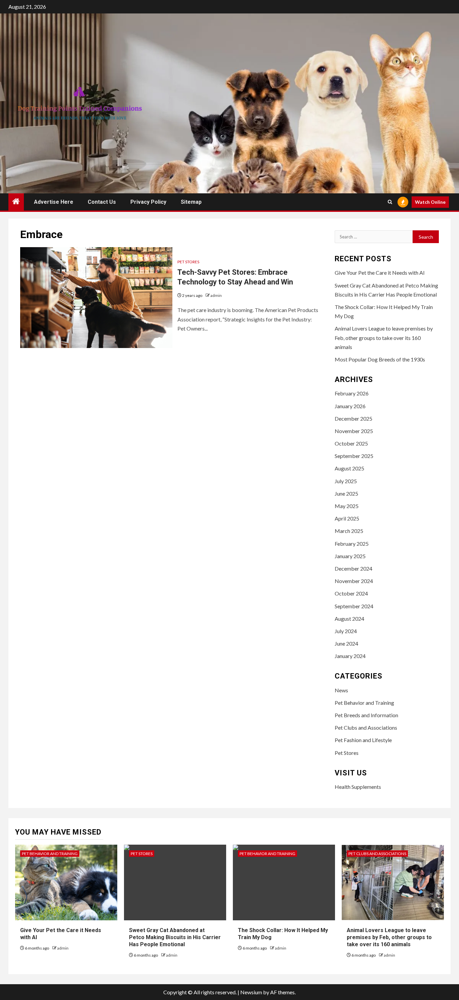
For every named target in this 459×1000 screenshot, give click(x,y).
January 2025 (350, 556)
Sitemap (191, 202)
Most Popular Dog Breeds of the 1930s (380, 359)
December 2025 (353, 418)
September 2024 (354, 606)
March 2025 (349, 531)
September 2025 (354, 456)
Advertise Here (53, 202)
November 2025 (354, 431)
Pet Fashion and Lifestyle (363, 740)
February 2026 (352, 393)
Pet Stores (188, 261)
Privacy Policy (148, 202)
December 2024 (353, 568)
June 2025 (346, 493)
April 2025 (347, 518)
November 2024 (354, 581)
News (341, 690)
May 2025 (347, 506)
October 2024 (351, 593)
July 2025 (346, 481)
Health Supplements (358, 786)
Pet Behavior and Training (364, 702)
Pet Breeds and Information (366, 715)
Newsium (251, 992)
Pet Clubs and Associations (366, 727)
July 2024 (346, 631)
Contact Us (102, 202)
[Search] (390, 201)
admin (216, 295)
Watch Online (430, 202)
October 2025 (351, 443)
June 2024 (346, 643)
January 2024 (350, 656)
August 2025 (349, 468)
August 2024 (349, 618)
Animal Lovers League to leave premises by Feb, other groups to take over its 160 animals (384, 337)
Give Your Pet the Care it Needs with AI (380, 272)
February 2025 (352, 543)
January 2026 (350, 406)
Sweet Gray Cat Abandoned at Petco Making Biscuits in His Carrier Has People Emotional (175, 937)
